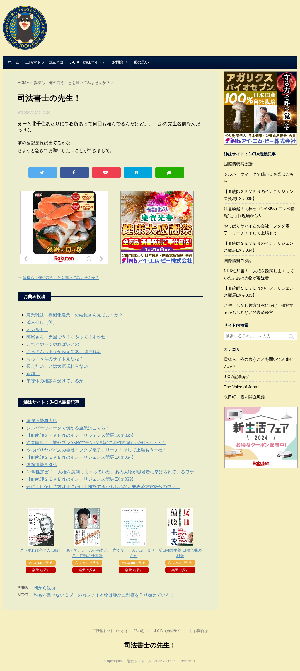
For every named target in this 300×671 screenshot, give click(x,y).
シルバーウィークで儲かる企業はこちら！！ (70, 427)
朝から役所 (45, 587)
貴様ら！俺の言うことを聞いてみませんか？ (61, 277)
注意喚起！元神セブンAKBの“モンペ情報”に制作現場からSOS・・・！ (96, 442)
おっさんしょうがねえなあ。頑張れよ (63, 351)
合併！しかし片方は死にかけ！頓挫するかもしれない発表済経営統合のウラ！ (103, 486)
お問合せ (119, 62)
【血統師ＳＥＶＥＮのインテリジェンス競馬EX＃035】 (81, 435)
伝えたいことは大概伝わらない (57, 366)
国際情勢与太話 (41, 420)
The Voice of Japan (242, 386)
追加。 (33, 373)
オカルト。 (37, 329)
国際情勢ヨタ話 (41, 464)
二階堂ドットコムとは (44, 62)
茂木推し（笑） (41, 322)
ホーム (13, 62)
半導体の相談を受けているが (54, 380)
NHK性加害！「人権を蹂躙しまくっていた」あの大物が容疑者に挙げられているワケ (110, 471)
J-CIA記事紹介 (237, 376)
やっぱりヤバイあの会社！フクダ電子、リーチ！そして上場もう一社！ (96, 449)
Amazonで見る (41, 563)
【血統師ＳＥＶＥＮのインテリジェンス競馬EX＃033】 (81, 479)
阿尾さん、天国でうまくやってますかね (65, 336)
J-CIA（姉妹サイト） (88, 62)
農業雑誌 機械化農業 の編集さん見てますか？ (74, 314)
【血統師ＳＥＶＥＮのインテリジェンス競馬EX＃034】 (81, 457)
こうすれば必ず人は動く (41, 550)
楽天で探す (41, 570)
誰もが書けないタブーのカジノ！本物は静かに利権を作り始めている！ (104, 595)
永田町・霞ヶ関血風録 (244, 397)
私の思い (141, 62)
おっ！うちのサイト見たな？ (54, 358)
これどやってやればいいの (52, 344)
